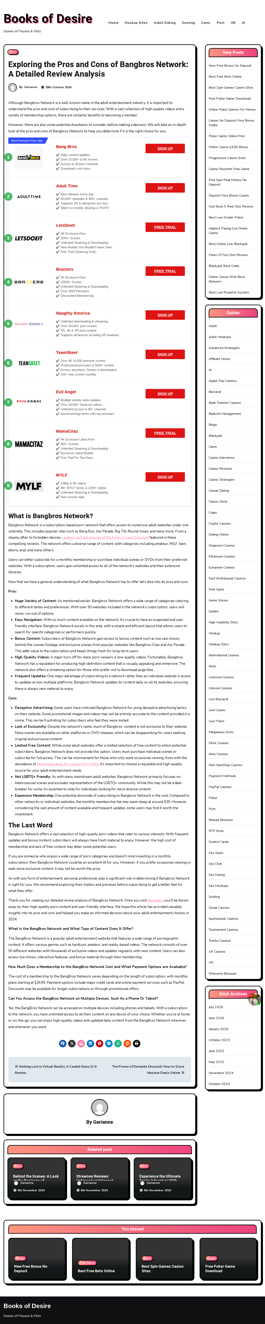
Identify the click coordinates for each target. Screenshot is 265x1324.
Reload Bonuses (221, 820)
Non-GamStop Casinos (226, 765)
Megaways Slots (221, 732)
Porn (221, 23)
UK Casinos (217, 951)
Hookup (214, 633)
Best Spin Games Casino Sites (231, 87)
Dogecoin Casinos (222, 545)
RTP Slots (216, 831)
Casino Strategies (222, 479)
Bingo (213, 424)
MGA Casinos (219, 743)
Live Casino (217, 710)
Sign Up (165, 148)
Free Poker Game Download (230, 98)
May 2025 (216, 1062)
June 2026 (216, 1018)
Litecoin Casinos (220, 688)
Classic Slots (218, 501)
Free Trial (165, 227)
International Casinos (224, 655)
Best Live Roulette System (229, 292)
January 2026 (219, 1029)
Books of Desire (48, 19)
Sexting (188, 23)
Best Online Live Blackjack (228, 244)
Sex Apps (216, 853)
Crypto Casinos (220, 523)
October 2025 (219, 1040)
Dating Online (219, 534)
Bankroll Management (225, 414)
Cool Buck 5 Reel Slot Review (231, 206)
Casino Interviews (222, 457)
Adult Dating (165, 23)
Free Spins (216, 589)
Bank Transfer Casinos (225, 403)
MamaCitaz (67, 431)
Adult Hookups (220, 337)
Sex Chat (215, 864)
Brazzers (64, 269)
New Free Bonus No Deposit (230, 65)
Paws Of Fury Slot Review (228, 255)
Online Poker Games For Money (232, 109)
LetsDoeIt (65, 225)
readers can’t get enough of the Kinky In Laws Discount (105, 537)
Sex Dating (217, 875)
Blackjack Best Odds (224, 266)
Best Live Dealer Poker (226, 217)
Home (113, 23)
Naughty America (73, 313)
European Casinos (222, 567)
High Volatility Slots (223, 622)
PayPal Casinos (220, 787)
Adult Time (67, 186)
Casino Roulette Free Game (229, 169)
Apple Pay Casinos (223, 381)
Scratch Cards (219, 842)
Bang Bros (66, 146)
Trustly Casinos (220, 940)
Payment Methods (222, 776)
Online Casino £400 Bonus (228, 147)
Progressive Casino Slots (227, 158)
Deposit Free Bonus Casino (229, 195)
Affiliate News (219, 359)
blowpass (155, 900)
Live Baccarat (219, 699)
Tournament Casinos (223, 929)
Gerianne (30, 87)
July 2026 (216, 1007)
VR (233, 23)
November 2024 (221, 1073)
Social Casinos (219, 907)
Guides (214, 611)
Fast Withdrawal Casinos (227, 578)
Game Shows (218, 600)
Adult (213, 326)
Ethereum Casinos (222, 556)
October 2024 (219, 1084)
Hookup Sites (136, 23)
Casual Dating (219, 490)
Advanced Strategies (224, 348)
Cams (206, 23)
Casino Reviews (220, 468)
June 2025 (216, 1051)
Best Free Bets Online (225, 76)
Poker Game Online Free (227, 136)
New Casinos (218, 754)
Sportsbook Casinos (223, 918)
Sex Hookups (219, 885)
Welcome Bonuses (223, 973)
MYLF (61, 475)
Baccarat (215, 392)
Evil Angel (66, 392)
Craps (213, 512)
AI (243, 23)
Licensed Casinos (221, 677)
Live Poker (217, 721)
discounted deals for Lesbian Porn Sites (68, 764)
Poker (213, 798)
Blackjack (216, 435)
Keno (212, 666)
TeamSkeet (67, 352)
